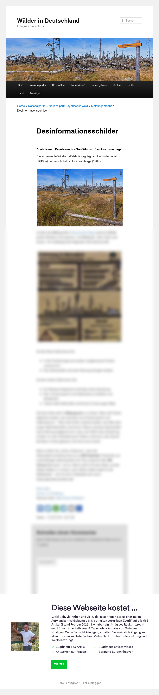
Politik (130, 85)
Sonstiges (35, 93)
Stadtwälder (58, 85)
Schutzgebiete (99, 85)
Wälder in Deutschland (48, 20)
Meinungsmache (101, 106)
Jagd (20, 93)
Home (21, 106)
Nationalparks (37, 85)
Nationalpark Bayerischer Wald (68, 106)
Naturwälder (78, 85)
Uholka (117, 85)
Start (20, 85)
